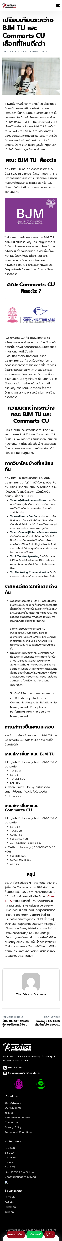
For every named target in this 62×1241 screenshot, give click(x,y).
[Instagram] (18, 1084)
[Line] (41, 1084)
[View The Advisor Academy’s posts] (31, 982)
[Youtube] (29, 1084)
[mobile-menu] (58, 5)
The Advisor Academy (15, 51)
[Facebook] (7, 1084)
